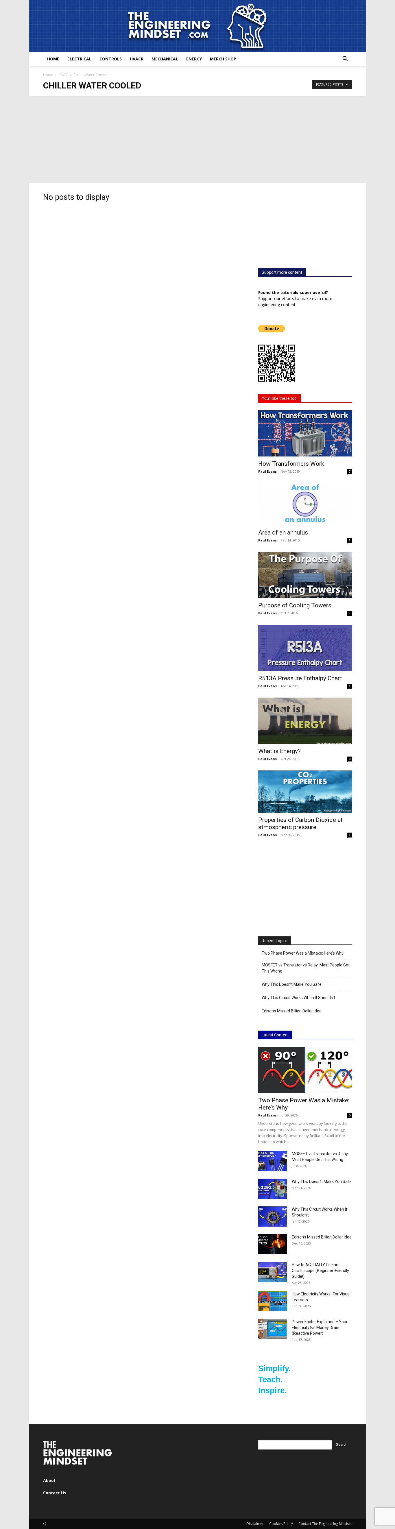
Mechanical (165, 59)
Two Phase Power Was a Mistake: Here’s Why (303, 953)
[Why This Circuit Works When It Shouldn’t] (272, 1216)
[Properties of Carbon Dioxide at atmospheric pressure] (305, 791)
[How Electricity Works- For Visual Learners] (272, 1301)
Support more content (282, 272)
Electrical (79, 59)
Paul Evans (267, 471)
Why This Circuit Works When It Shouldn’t (298, 997)
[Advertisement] (197, 139)
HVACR (136, 59)
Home (53, 59)
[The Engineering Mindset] (197, 26)
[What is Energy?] (305, 721)
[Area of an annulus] (305, 504)
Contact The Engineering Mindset (325, 1523)
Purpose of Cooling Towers (294, 605)
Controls (110, 59)
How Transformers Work (291, 463)
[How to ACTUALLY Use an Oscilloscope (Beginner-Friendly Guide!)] (272, 1272)
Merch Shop (223, 59)
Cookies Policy (281, 1523)
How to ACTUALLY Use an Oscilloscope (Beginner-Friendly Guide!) (320, 1270)
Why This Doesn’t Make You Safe (292, 984)
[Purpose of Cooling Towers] (305, 575)
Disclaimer (255, 1523)
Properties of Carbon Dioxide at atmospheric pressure (300, 823)
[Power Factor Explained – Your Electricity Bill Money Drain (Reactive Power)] (272, 1329)
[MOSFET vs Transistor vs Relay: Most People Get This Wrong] (272, 1161)
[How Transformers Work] (305, 433)
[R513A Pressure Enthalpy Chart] (305, 648)
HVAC (63, 74)
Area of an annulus (283, 532)
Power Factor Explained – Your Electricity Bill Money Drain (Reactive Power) (320, 1327)
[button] (345, 59)
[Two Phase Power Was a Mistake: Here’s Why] (305, 1070)
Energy (194, 59)
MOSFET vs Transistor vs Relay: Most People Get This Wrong (306, 968)
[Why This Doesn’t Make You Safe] (272, 1189)
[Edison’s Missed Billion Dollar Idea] (272, 1244)
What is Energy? (279, 751)
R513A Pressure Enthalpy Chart (300, 678)
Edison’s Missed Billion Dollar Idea (292, 1011)
